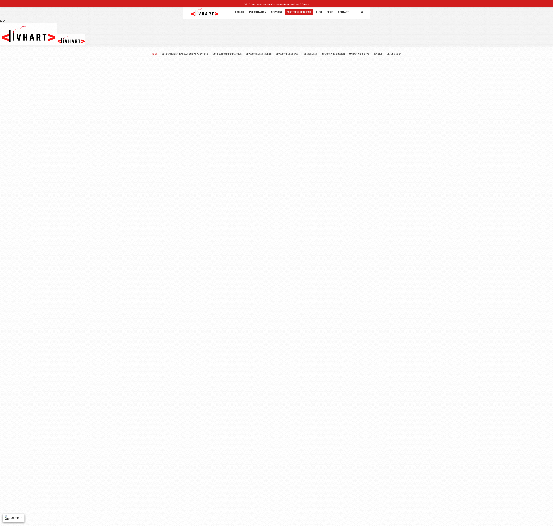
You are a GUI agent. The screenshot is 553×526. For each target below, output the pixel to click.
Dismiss (305, 4)
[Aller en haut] (549, 522)
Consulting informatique (227, 54)
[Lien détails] (69, 115)
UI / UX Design (394, 54)
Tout (154, 54)
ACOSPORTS (69, 300)
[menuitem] (239, 12)
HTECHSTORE (346, 169)
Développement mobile (258, 54)
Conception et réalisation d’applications (185, 54)
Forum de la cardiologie (69, 169)
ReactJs (378, 54)
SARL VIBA (484, 169)
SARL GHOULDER (207, 300)
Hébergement (310, 54)
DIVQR (207, 169)
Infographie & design (333, 54)
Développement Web (287, 54)
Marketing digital (359, 54)
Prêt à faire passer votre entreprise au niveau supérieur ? (273, 4)
